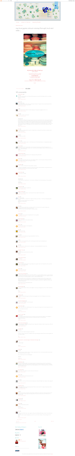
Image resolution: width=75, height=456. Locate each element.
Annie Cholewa (20, 369)
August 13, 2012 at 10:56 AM (22, 183)
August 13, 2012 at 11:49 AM (22, 194)
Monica (19, 379)
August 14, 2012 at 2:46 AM (22, 320)
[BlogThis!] (26, 88)
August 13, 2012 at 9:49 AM (22, 132)
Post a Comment (19, 419)
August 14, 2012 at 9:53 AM (22, 359)
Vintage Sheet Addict (21, 153)
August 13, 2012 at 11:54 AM (22, 203)
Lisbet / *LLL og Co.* (21, 314)
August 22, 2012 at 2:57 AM (22, 408)
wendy (19, 206)
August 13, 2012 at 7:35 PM (22, 271)
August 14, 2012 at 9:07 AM (22, 346)
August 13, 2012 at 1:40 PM (21, 237)
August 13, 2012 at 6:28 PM (22, 260)
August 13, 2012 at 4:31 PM (21, 247)
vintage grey (20, 295)
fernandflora (20, 328)
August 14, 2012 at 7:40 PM (21, 377)
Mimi (19, 411)
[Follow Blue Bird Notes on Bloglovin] (19, 430)
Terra (19, 129)
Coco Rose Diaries (20, 306)
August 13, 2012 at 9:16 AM (22, 99)
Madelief (19, 349)
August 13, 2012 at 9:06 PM (22, 303)
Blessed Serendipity (21, 286)
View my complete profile (22, 441)
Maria (19, 196)
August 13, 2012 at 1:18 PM (21, 227)
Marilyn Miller (20, 262)
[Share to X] (27, 88)
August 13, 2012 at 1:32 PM (22, 232)
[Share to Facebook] (28, 88)
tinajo (19, 113)
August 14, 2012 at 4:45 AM (22, 326)
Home (17, 22)
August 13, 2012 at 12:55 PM (22, 222)
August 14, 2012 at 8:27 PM (22, 383)
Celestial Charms (20, 94)
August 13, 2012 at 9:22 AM (22, 111)
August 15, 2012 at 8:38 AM (22, 395)
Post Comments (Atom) (23, 422)
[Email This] (25, 88)
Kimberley (19, 213)
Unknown (19, 158)
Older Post (52, 421)
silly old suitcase (20, 172)
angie (19, 229)
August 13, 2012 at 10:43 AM (22, 169)
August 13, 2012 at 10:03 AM (22, 150)
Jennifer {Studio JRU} (21, 257)
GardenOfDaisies (20, 362)
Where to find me (25, 22)
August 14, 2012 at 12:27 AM (22, 311)
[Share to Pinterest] (29, 88)
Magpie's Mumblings (21, 191)
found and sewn (20, 186)
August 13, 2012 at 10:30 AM (22, 155)
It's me (19, 234)
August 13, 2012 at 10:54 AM (22, 176)
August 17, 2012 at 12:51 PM (22, 400)
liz (18, 108)
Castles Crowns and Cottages (22, 273)
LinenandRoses (20, 385)
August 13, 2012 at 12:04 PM (22, 211)
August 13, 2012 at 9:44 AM (22, 126)
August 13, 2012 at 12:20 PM (22, 216)
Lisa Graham (20, 164)
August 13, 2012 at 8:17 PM (21, 283)
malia (19, 245)
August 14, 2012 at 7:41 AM (21, 337)
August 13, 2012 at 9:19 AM (22, 106)
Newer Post (17, 421)
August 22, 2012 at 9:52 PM (22, 417)
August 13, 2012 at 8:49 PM (22, 298)
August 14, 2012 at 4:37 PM (21, 372)
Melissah (19, 403)
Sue (18, 391)
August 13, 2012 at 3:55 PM (22, 242)
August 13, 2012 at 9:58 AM (22, 143)
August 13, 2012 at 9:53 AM (22, 138)
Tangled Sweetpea (20, 218)
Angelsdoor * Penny (20, 250)
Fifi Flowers (19, 398)
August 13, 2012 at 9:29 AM (22, 116)
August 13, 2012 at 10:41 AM (22, 161)
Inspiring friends (36, 22)
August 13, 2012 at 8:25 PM (22, 292)
